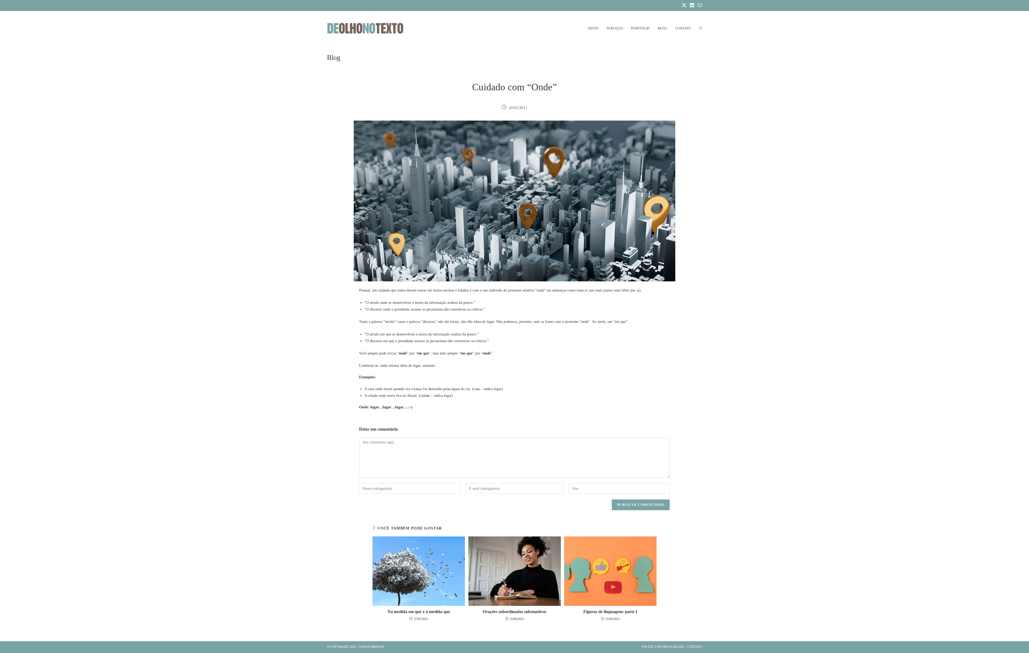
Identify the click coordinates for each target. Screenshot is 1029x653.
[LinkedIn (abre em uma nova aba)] (692, 5)
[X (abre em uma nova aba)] (684, 5)
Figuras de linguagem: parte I (610, 611)
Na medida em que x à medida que (418, 611)
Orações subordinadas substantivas (514, 611)
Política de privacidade (663, 647)
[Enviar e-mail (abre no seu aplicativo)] (699, 5)
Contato (694, 647)
